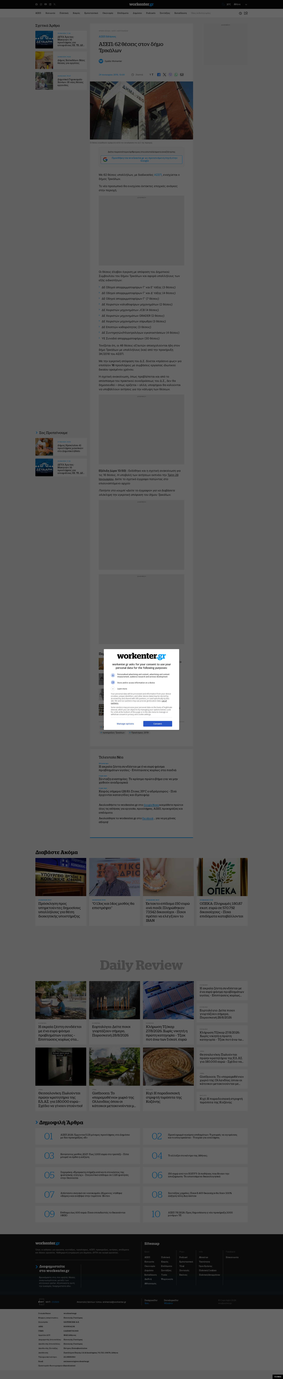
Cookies (277, 1377)
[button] (141, 689)
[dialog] (141, 689)
